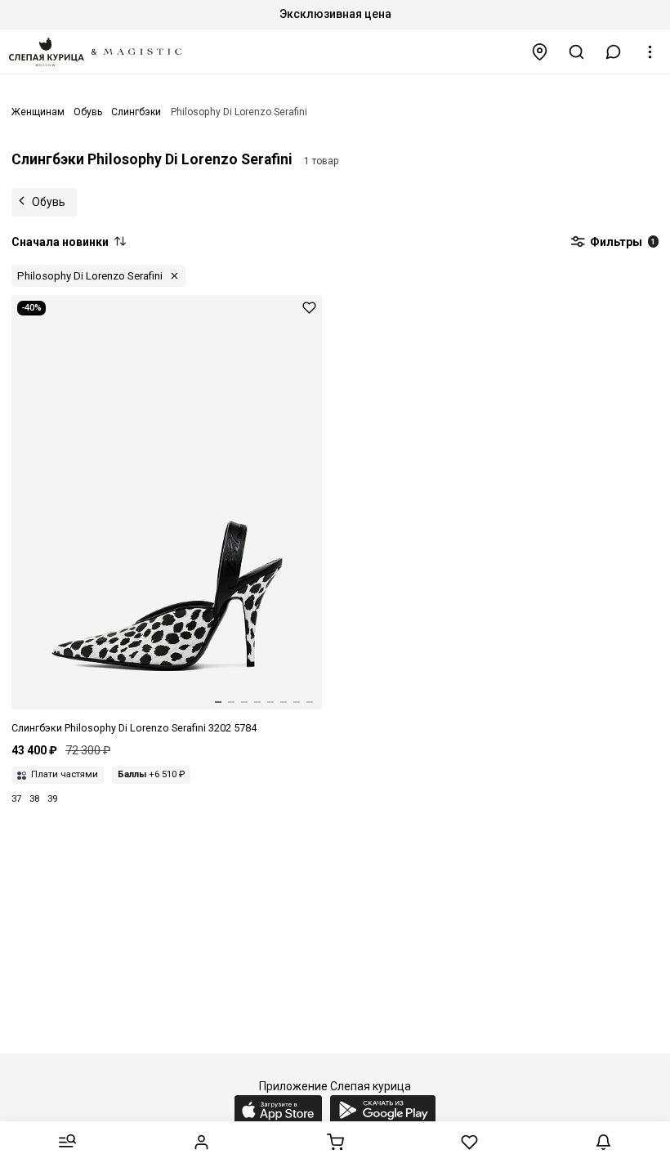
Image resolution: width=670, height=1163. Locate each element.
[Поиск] (577, 52)
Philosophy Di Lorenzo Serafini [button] (90, 276)
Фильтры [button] (621, 241)
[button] (613, 52)
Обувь (48, 201)
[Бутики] (540, 52)
